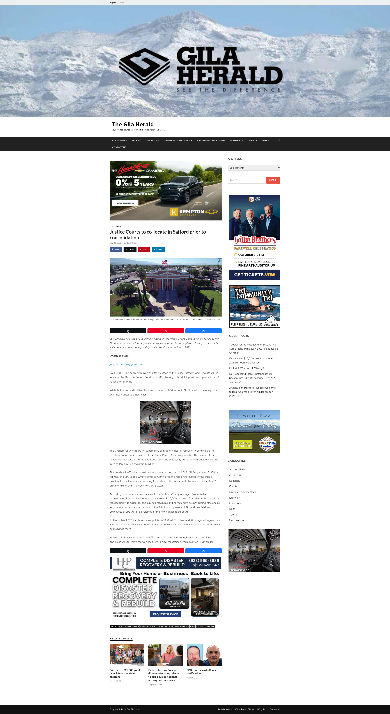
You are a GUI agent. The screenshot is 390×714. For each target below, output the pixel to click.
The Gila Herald (133, 124)
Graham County (131, 627)
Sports (136, 140)
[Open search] (279, 140)
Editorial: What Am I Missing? (246, 368)
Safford (200, 627)
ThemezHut (275, 709)
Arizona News (237, 469)
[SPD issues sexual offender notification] (204, 656)
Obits (265, 140)
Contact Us (119, 147)
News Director (132, 243)
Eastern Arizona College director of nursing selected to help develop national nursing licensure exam (164, 675)
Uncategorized (237, 520)
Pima (192, 627)
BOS (120, 627)
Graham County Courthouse (153, 627)
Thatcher (210, 627)
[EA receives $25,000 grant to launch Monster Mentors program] (127, 656)
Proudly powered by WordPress (232, 709)
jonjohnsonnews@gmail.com (126, 364)
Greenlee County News (178, 140)
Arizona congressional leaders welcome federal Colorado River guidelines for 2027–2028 (252, 392)
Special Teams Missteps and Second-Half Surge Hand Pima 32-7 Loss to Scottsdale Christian (253, 348)
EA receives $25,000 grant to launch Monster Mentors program (126, 673)
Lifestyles (152, 140)
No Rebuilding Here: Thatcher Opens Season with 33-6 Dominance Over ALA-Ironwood (252, 378)
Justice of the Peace (179, 627)
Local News (119, 140)
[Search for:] (254, 180)
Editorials (236, 140)
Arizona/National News (211, 140)
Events (252, 140)
